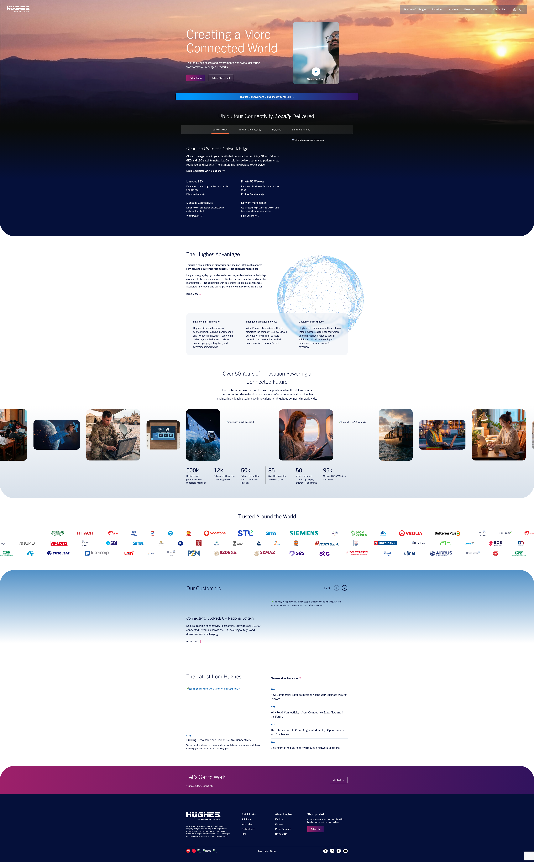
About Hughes (283, 814)
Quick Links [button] (249, 814)
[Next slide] (345, 588)
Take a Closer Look (221, 77)
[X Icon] (325, 851)
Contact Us (499, 9)
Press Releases (283, 829)
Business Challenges (415, 9)
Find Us (279, 819)
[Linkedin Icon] (332, 851)
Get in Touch (196, 77)
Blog (244, 833)
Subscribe (315, 829)
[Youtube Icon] (345, 851)
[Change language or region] (514, 9)
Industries (437, 9)
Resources (469, 9)
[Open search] (521, 9)
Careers (279, 824)
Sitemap (273, 851)
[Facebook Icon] (339, 851)
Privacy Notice (263, 851)
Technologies (248, 829)
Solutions (453, 9)
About (484, 9)
